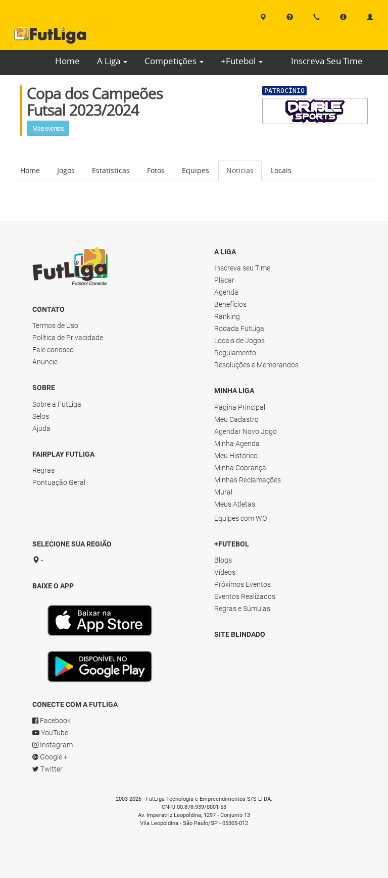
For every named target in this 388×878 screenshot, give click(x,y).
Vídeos (224, 572)
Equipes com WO (240, 518)
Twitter (51, 769)
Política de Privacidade (67, 338)
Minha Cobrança (240, 468)
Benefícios (230, 304)
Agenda (226, 292)
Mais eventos (48, 128)
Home (67, 61)
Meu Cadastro (236, 419)
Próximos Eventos (242, 584)
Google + (53, 757)
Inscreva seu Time (242, 268)
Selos (40, 416)
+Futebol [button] (239, 61)
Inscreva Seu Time (327, 61)
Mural (223, 492)
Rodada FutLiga (239, 328)
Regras (43, 470)
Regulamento (235, 353)
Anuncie (45, 362)
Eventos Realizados (244, 596)
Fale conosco (53, 350)
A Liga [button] (109, 61)
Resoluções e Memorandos (256, 365)
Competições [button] (171, 61)
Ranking (227, 316)
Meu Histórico (236, 456)
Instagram (55, 745)
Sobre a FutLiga (56, 404)
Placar (224, 280)
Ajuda (41, 428)
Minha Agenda (237, 444)
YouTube (53, 733)
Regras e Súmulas (242, 609)
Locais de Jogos (239, 341)
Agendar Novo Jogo (245, 431)
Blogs (223, 560)
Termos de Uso (55, 325)
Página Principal (239, 407)
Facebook (54, 721)
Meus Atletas (234, 504)
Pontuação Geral (58, 482)
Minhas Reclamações (247, 480)
